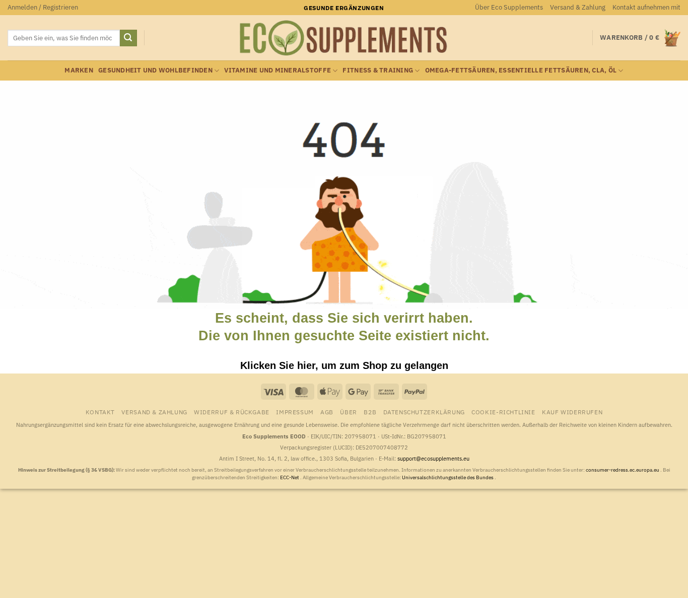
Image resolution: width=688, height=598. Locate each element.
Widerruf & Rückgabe (231, 412)
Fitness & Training (377, 70)
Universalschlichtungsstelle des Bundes (448, 477)
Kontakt (100, 412)
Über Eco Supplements (509, 7)
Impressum (295, 412)
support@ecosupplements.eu (433, 458)
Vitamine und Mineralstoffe (277, 70)
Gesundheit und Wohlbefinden (155, 70)
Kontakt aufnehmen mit (646, 7)
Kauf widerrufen (572, 412)
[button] (43, 7)
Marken (78, 70)
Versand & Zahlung (577, 7)
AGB (326, 412)
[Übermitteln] (128, 38)
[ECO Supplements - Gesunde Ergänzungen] (344, 38)
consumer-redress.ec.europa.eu (623, 470)
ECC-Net (290, 477)
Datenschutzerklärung (424, 412)
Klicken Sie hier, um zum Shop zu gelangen (344, 365)
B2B (370, 412)
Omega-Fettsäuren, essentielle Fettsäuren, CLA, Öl (521, 70)
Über (348, 412)
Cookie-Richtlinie (503, 412)
